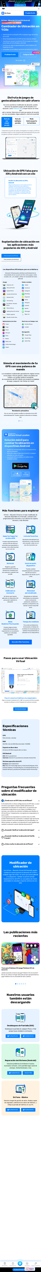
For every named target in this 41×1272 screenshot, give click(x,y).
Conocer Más (28, 1072)
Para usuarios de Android (11, 258)
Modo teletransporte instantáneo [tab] (31, 121)
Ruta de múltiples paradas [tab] (18, 121)
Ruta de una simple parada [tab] (7, 122)
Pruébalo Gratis (13, 1035)
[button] (15, 982)
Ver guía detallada (20, 708)
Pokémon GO (17, 108)
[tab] (20, 799)
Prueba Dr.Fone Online (20, 1270)
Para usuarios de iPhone (11, 254)
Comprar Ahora (29, 53)
